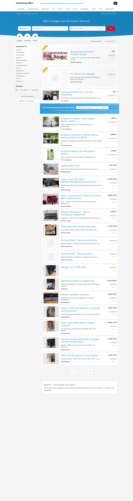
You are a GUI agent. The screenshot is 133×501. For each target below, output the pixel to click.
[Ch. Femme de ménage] (55, 78)
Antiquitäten (85, 9)
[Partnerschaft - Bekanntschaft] (51, 257)
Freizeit (68, 9)
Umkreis (100, 28)
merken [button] (112, 58)
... (80, 371)
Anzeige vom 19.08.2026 (73, 267)
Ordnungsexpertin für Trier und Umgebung (77, 93)
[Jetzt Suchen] (111, 28)
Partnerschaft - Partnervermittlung (79, 240)
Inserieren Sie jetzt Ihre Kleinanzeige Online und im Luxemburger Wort (62, 3)
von (19, 90)
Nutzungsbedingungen (75, 110)
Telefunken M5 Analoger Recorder (78, 226)
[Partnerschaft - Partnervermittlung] (51, 243)
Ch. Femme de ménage (82, 74)
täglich (104, 107)
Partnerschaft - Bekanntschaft (76, 253)
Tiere (53, 9)
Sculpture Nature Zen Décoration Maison (78, 152)
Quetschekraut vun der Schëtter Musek (82, 53)
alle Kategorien (23, 28)
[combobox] (50, 28)
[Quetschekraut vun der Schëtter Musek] (55, 56)
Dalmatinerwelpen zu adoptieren (77, 281)
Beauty (75, 9)
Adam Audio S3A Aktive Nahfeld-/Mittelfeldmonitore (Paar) (79, 180)
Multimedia (45, 9)
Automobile (21, 9)
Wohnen (60, 9)
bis (30, 90)
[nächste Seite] (90, 371)
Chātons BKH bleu (70, 165)
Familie (94, 9)
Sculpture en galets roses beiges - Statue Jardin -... (78, 119)
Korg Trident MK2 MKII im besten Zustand (78, 324)
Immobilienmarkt (33, 9)
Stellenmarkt (109, 9)
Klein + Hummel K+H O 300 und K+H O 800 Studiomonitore (81, 197)
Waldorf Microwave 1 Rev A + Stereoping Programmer (76, 213)
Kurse (101, 9)
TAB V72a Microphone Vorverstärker (79, 355)
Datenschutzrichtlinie (65, 110)
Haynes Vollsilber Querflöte (75, 294)
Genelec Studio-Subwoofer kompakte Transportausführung (80, 340)
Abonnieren (113, 107)
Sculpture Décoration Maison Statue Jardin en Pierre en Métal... (79, 136)
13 (85, 371)
